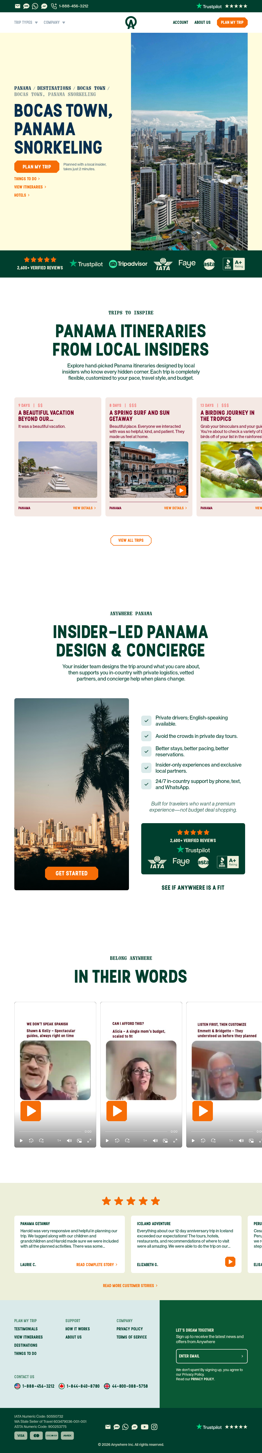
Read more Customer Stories (128, 1286)
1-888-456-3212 (73, 6)
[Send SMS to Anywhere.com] (26, 6)
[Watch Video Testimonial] (181, 490)
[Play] (30, 1111)
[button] (21, 1141)
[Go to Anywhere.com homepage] (131, 22)
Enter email (189, 1356)
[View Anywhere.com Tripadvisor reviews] (128, 264)
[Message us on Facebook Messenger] (44, 6)
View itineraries (28, 187)
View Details (83, 508)
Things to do (25, 179)
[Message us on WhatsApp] (35, 6)
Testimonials (26, 1329)
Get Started (72, 873)
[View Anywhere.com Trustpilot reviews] (222, 6)
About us (202, 22)
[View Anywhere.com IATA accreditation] (163, 264)
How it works (78, 1329)
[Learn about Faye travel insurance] (187, 264)
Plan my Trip (232, 22)
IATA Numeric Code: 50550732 (38, 1416)
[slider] (19, 1132)
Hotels (20, 195)
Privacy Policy (202, 1379)
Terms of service (132, 1337)
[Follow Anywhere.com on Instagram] (154, 1427)
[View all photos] (189, 141)
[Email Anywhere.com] (17, 6)
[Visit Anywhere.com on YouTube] (144, 1426)
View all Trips (131, 540)
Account (180, 22)
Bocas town (91, 88)
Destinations (54, 88)
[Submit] (242, 1356)
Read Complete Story (95, 1265)
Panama (22, 88)
